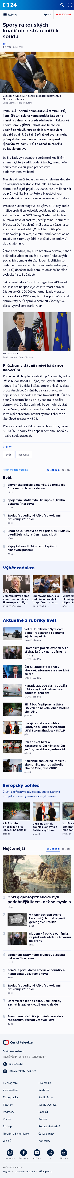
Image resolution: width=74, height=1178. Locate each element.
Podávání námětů (49, 1126)
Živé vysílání (10, 1090)
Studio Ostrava (47, 1104)
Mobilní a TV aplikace (16, 1133)
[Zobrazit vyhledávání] (62, 5)
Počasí (7, 1119)
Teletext (8, 1104)
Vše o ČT (8, 1141)
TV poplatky (10, 1097)
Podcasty (8, 1112)
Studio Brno (45, 1097)
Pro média (44, 1083)
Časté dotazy (46, 1133)
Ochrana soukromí (25, 1171)
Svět (8, 454)
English (7, 1171)
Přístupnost (45, 1171)
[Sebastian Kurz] (37, 331)
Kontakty (44, 1141)
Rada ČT (43, 1112)
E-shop (7, 1126)
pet (4, 43)
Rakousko (23, 454)
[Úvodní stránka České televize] (18, 1042)
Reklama (43, 1090)
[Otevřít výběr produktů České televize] (70, 5)
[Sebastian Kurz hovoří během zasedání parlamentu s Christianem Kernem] (37, 72)
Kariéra (42, 1119)
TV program (10, 1083)
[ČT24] (10, 5)
